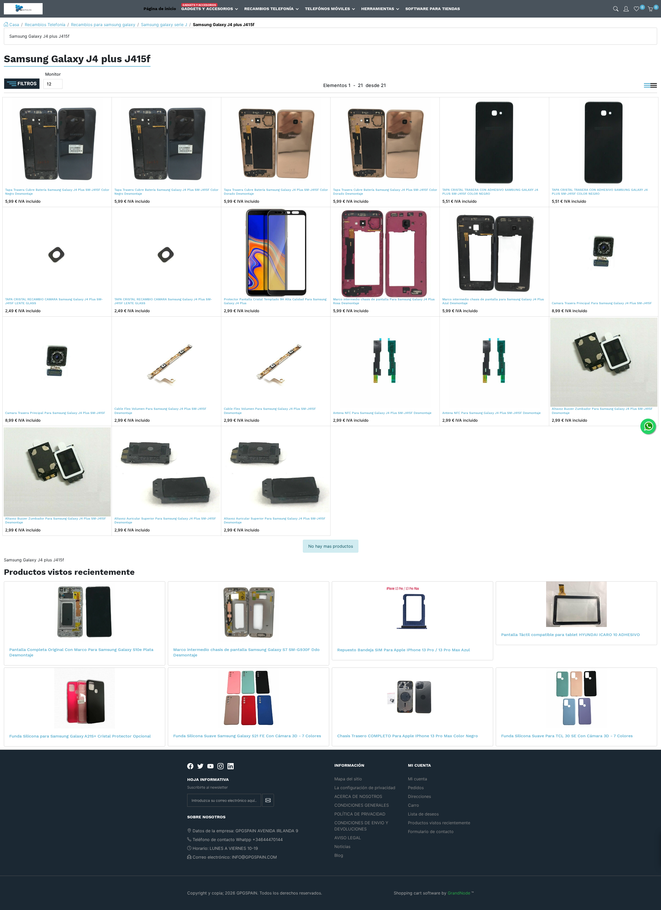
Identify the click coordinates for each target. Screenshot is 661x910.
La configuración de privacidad (364, 787)
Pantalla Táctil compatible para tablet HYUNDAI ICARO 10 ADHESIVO (570, 634)
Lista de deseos (423, 814)
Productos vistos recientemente (439, 822)
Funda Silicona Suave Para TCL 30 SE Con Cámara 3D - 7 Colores (567, 735)
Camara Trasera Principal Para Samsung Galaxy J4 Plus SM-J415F (602, 303)
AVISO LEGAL (347, 837)
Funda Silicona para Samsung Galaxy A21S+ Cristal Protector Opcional (80, 736)
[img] (615, 8)
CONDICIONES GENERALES (361, 805)
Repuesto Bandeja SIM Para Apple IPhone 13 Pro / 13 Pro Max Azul (403, 649)
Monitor (53, 74)
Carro (413, 805)
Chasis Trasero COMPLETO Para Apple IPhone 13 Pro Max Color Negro (407, 735)
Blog (338, 855)
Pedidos (416, 787)
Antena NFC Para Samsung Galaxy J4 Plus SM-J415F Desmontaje (382, 413)
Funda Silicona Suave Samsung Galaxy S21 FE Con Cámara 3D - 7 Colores (247, 735)
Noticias (342, 846)
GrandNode (459, 893)
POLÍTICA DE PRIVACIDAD (359, 814)
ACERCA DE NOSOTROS (358, 796)
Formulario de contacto (431, 831)
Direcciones (419, 796)
